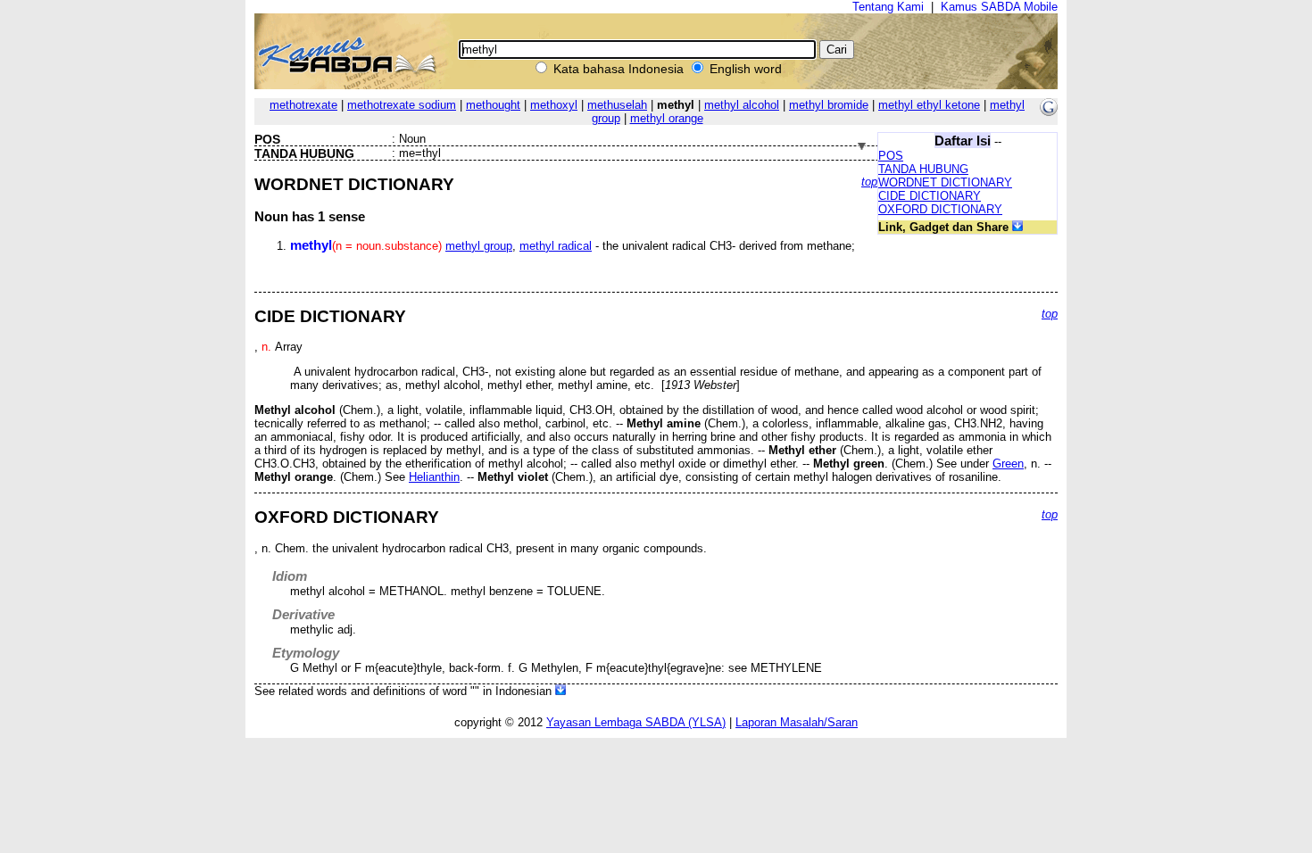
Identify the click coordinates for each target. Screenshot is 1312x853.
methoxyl (553, 105)
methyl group (478, 246)
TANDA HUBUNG (923, 169)
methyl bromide (828, 105)
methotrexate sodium (401, 105)
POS (890, 155)
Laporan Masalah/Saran (796, 722)
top (869, 181)
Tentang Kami (888, 6)
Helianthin (434, 477)
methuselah (617, 105)
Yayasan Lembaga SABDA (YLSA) (636, 722)
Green (1008, 463)
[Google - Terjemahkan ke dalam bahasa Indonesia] (1049, 112)
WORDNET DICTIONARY (945, 182)
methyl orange (666, 118)
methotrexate (303, 105)
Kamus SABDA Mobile (999, 6)
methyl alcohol (741, 105)
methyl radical (555, 246)
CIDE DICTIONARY (929, 196)
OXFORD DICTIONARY (940, 209)
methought (493, 105)
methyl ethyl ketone (929, 105)
